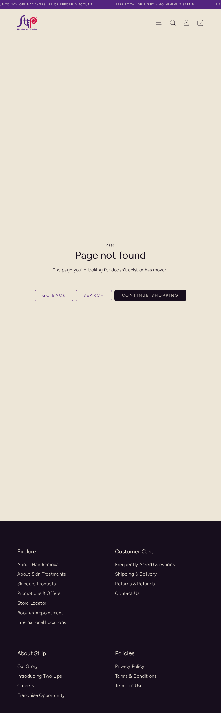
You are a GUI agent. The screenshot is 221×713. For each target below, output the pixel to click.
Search (93, 295)
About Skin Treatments (41, 574)
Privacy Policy (129, 666)
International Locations (41, 622)
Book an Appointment (40, 613)
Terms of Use (129, 685)
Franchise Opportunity (41, 695)
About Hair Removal (38, 564)
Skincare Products (36, 583)
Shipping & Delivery (136, 574)
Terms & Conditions (136, 676)
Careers (25, 685)
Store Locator (31, 603)
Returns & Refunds (135, 583)
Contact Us (127, 593)
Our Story (27, 666)
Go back (54, 295)
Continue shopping (150, 295)
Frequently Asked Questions (145, 564)
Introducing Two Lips (39, 676)
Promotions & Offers (38, 593)
